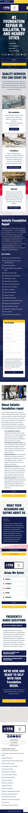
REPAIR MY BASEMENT (14, 207)
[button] (12, 545)
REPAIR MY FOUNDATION (14, 167)
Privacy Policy (8, 368)
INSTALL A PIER (14, 129)
